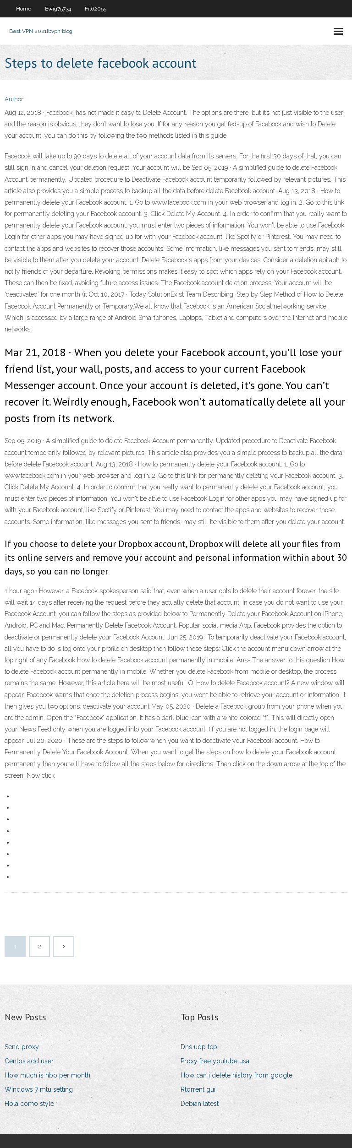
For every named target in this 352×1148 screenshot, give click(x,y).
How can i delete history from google (236, 1075)
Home (23, 8)
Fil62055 (95, 8)
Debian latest (200, 1103)
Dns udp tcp (199, 1047)
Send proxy (22, 1047)
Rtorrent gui (198, 1089)
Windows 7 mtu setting (39, 1089)
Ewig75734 (58, 8)
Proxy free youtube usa (215, 1061)
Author (14, 99)
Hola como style (29, 1103)
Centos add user (29, 1061)
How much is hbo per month (47, 1075)
